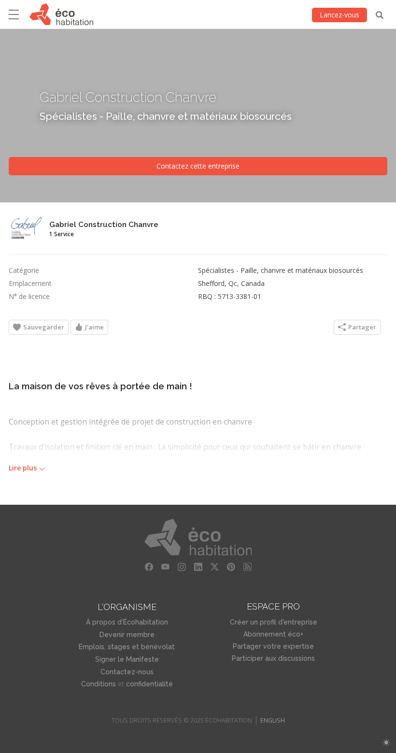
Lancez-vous (339, 14)
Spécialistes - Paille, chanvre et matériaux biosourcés (166, 116)
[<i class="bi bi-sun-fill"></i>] (386, 742)
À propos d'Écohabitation (127, 622)
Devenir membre (127, 635)
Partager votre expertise (273, 646)
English (272, 720)
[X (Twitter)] (214, 567)
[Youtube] (165, 567)
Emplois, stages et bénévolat (127, 647)
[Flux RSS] (247, 567)
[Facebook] (149, 567)
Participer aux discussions (273, 658)
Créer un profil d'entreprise (273, 622)
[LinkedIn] (198, 567)
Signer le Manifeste (127, 659)
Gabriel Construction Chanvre (128, 97)
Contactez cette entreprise (198, 165)
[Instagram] (181, 567)
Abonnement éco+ (273, 634)
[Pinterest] (231, 567)
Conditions (98, 684)
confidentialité (149, 684)
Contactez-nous (127, 672)
